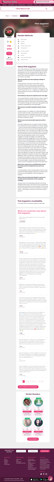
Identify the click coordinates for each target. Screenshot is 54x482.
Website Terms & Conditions (31, 464)
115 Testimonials (9, 58)
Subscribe (44, 451)
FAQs (17, 460)
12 (41, 381)
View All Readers (33, 439)
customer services (45, 465)
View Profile (27, 413)
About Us (6, 460)
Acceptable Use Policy (21, 463)
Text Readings (11, 4)
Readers (6, 461)
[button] (27, 8)
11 (39, 381)
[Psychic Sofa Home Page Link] (10, 2)
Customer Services (47, 4)
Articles (35, 4)
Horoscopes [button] (30, 4)
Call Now (9, 52)
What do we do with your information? (32, 468)
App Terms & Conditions (31, 466)
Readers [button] (5, 4)
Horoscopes (7, 464)
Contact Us (18, 459)
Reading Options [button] (21, 4)
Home (7, 16)
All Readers (14, 16)
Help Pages (18, 461)
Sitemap (22, 480)
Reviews (40, 4)
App (16, 4)
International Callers (15, 480)
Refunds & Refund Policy (32, 461)
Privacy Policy (31, 459)
